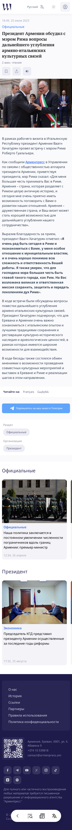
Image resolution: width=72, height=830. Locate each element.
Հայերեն (43, 392)
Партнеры (16, 709)
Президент (14, 448)
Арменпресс (35, 162)
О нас (12, 689)
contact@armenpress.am (44, 755)
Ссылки (14, 702)
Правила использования (27, 715)
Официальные (16, 432)
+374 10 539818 (38, 750)
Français (28, 392)
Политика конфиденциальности (33, 722)
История (15, 696)
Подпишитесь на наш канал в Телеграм (39, 408)
